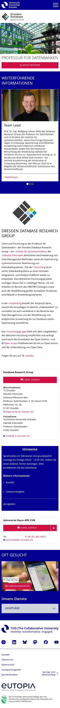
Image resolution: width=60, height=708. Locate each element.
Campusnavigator (15, 492)
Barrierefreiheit (10, 675)
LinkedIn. (29, 356)
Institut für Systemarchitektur (31, 252)
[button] (27, 184)
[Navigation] (55, 5)
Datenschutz (8, 665)
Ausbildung (16, 303)
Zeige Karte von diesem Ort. (19, 412)
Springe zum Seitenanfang (48, 673)
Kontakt (10, 483)
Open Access (11, 343)
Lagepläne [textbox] (12, 608)
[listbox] (30, 138)
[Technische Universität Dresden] (11, 5)
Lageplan (10, 504)
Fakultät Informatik (13, 255)
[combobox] (30, 608)
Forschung (39, 267)
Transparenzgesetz (11, 670)
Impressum (7, 660)
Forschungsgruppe (17, 332)
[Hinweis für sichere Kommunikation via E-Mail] (54, 528)
